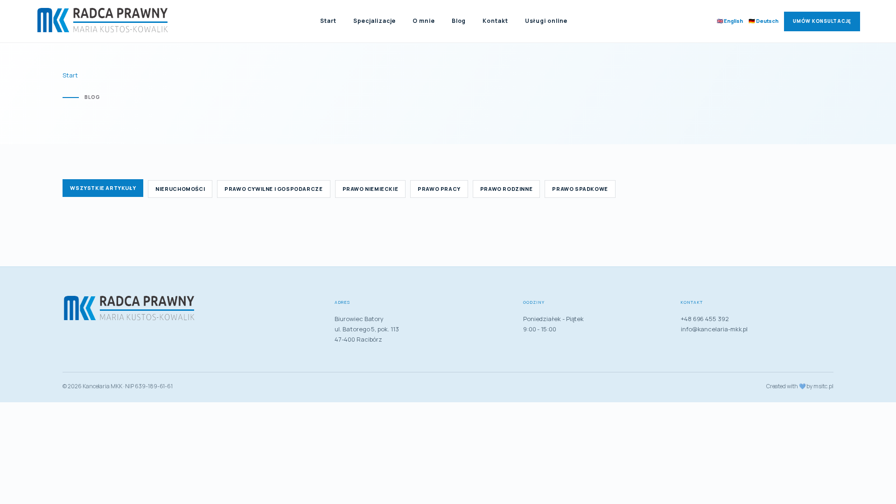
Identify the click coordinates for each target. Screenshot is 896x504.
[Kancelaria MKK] (103, 21)
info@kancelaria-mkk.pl (714, 329)
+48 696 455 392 (705, 319)
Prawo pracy (439, 188)
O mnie (423, 21)
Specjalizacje (374, 21)
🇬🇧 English (730, 20)
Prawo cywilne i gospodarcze (273, 188)
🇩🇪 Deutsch (763, 20)
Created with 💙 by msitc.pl (799, 386)
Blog (459, 21)
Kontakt (495, 21)
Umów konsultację (822, 21)
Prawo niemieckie (371, 188)
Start (328, 21)
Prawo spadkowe (580, 188)
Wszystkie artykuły (103, 187)
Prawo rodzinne (506, 188)
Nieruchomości (180, 188)
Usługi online (546, 21)
